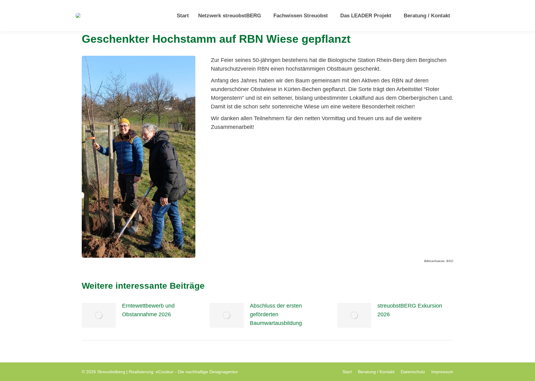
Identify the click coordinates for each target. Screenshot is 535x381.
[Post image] (99, 315)
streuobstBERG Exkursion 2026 (409, 310)
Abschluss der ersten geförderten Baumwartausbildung (276, 314)
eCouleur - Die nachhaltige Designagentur (197, 371)
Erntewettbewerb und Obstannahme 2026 (148, 310)
